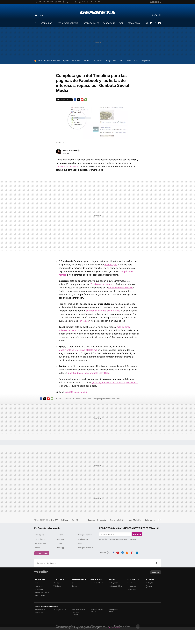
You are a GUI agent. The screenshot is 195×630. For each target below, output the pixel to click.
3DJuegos (57, 583)
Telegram (159, 23)
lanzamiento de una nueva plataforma (78, 350)
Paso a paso (39, 535)
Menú (40, 15)
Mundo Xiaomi (40, 595)
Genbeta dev (83, 539)
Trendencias (132, 583)
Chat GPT (54, 520)
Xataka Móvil (39, 586)
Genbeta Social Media (67, 166)
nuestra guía (110, 264)
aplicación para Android (120, 287)
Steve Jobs (76, 61)
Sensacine (75, 583)
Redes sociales (40, 543)
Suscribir (137, 534)
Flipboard (151, 23)
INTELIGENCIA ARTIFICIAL (68, 23)
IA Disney (64, 520)
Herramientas (40, 539)
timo (79, 543)
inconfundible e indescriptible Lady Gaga (89, 373)
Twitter (146, 23)
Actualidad (61, 535)
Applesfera (39, 589)
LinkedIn (137, 552)
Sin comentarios (65, 100)
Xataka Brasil (39, 613)
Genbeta (97, 12)
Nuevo (154, 15)
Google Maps (111, 61)
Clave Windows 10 (78, 520)
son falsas (83, 321)
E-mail (85, 99)
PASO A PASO (134, 23)
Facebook (155, 23)
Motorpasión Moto (115, 586)
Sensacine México (78, 609)
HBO (136, 61)
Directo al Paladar (97, 583)
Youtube (118, 552)
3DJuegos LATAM (59, 609)
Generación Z (98, 61)
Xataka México (40, 609)
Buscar (156, 563)
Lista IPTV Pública (135, 520)
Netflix (37, 548)
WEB (121, 23)
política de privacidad (129, 539)
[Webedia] (41, 571)
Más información (114, 628)
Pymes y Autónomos (150, 587)
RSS (127, 552)
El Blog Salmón (151, 583)
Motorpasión (113, 583)
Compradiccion (133, 589)
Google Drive (145, 61)
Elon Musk (86, 61)
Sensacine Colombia (75, 613)
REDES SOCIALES (91, 23)
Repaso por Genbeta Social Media (107, 399)
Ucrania (128, 61)
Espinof (74, 586)
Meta (121, 61)
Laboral (59, 543)
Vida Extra (57, 586)
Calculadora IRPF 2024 (118, 520)
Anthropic (56, 61)
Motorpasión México (113, 610)
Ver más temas (42, 553)
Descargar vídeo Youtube (97, 520)
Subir (154, 572)
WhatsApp (60, 548)
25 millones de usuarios (101, 284)
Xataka (37, 583)
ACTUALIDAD (46, 23)
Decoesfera (132, 586)
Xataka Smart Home (42, 592)
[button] (71, 150)
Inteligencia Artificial (85, 548)
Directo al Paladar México (97, 610)
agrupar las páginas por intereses (103, 310)
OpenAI (65, 61)
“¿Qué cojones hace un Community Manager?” (115, 382)
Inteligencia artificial (85, 535)
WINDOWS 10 (109, 23)
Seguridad (60, 539)
